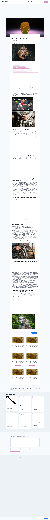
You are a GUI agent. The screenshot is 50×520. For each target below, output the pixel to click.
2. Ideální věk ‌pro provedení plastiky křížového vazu (19, 67)
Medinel (13, 40)
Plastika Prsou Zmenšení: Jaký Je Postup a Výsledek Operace (38, 406)
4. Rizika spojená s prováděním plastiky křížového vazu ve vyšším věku (22, 69)
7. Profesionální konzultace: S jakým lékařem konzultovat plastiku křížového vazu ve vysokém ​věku (25, 72)
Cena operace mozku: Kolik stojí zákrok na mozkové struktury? (17, 388)
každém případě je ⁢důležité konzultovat (17, 192)
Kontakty (41, 1)
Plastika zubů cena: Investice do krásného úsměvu (33, 388)
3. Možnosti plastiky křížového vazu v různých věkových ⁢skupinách (21, 68)
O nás (39, 1)
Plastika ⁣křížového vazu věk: (16, 65)
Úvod (20, 1)
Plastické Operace (14, 37)
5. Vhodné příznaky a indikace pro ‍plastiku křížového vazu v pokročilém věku (22, 70)
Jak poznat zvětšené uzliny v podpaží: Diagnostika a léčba (24, 424)
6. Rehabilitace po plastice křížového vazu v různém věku (20, 71)
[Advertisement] (25, 9)
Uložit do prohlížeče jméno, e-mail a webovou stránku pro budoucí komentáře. (35, 448)
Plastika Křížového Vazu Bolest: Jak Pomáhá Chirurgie (24, 406)
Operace (29, 1)
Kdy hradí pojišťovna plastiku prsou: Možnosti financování (11, 424)
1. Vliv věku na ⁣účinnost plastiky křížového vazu (19, 66)
